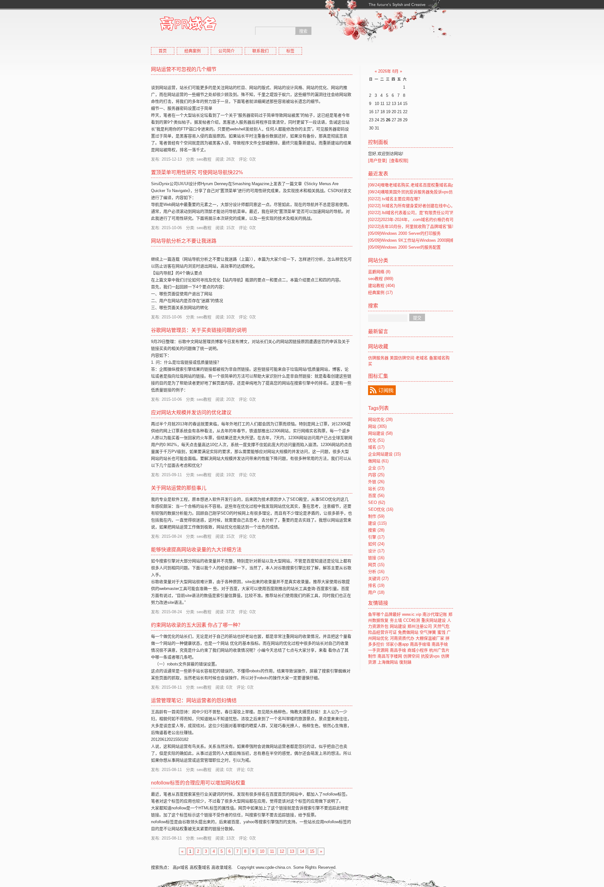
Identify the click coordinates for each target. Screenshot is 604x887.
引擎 (376, 537)
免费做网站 (408, 632)
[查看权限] (398, 160)
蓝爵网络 (379, 271)
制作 (376, 516)
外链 (376, 481)
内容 (376, 474)
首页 (163, 50)
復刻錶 (405, 662)
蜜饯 (441, 632)
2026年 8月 (388, 71)
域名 (376, 447)
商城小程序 (417, 650)
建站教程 (381, 285)
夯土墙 (396, 620)
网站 (377, 426)
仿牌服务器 (378, 357)
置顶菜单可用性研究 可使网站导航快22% (197, 172)
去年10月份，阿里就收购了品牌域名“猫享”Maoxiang (421, 226)
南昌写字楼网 (390, 656)
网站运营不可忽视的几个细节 (183, 69)
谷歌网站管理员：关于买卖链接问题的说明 (199, 330)
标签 (290, 50)
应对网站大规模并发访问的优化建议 (191, 412)
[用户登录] (377, 160)
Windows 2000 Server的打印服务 (404, 233)
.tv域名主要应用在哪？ (395, 198)
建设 (377, 523)
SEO (376, 502)
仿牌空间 (411, 656)
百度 (376, 495)
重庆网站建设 (433, 620)
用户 (376, 592)
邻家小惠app (397, 644)
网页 (376, 564)
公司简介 (226, 50)
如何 (376, 544)
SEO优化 (380, 509)
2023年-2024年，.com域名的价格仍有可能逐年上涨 (421, 219)
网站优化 (380, 419)
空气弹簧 (428, 632)
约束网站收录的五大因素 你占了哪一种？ (197, 625)
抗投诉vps (430, 656)
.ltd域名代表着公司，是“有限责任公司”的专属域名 (419, 212)
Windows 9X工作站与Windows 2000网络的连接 (417, 240)
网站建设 (380, 433)
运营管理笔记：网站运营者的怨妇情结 (194, 700)
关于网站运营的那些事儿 (178, 488)
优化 (376, 440)
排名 (376, 585)
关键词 (378, 578)
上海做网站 (388, 662)
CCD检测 (411, 620)
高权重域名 (200, 867)
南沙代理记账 (434, 614)
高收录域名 (221, 867)
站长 (376, 488)
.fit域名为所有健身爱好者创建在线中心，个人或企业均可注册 (430, 205)
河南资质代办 (402, 638)
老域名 (422, 357)
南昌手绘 (440, 644)
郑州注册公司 (419, 626)
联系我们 (260, 50)
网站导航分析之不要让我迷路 (183, 241)
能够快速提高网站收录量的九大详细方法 (196, 549)
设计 (376, 550)
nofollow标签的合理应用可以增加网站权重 (198, 782)
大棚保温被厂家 (430, 638)
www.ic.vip (411, 614)
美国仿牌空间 (402, 357)
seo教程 (380, 278)
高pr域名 (180, 867)
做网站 (378, 461)
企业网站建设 (384, 454)
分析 (376, 571)
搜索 (376, 530)
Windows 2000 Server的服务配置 (404, 247)
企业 (376, 468)
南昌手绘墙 (420, 644)
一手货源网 (378, 650)
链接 (376, 557)
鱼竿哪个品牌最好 (384, 614)
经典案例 (192, 50)
